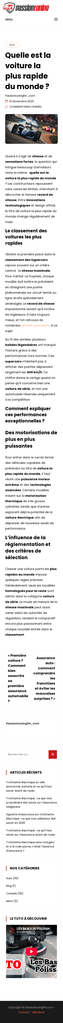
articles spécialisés (35, 325)
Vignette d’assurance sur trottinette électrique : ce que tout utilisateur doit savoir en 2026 (31, 818)
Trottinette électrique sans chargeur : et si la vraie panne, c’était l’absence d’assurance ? (31, 846)
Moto (9, 901)
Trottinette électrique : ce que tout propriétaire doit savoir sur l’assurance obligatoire (31, 802)
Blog (9, 886)
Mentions (38, 1012)
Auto (12, 44)
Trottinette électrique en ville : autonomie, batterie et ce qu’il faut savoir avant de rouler (29, 786)
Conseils (11, 893)
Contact (24, 1012)
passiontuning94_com (20, 96)
